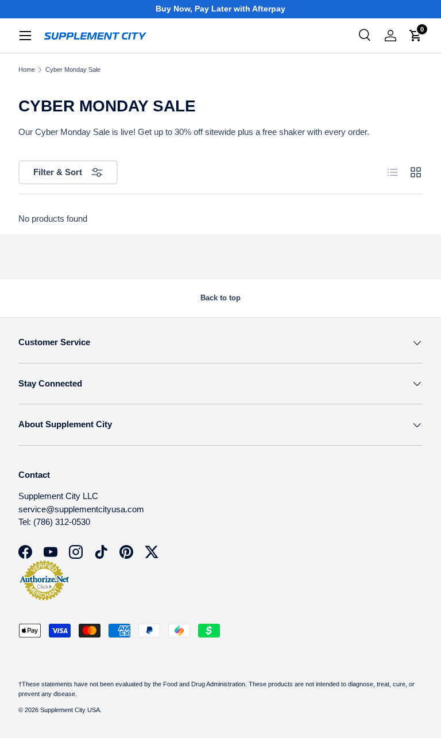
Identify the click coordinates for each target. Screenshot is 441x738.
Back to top (220, 297)
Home (26, 70)
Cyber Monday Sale (72, 70)
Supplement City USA (70, 709)
